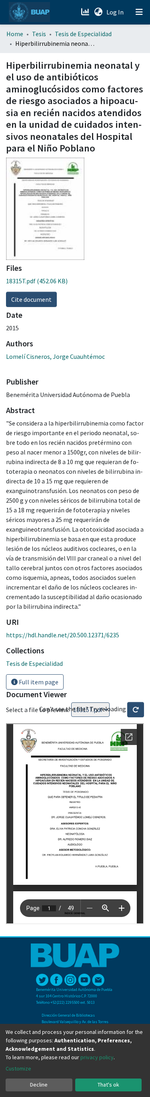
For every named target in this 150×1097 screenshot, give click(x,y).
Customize (18, 1068)
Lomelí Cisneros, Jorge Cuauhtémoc (55, 356)
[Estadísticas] (86, 12)
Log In (115, 12)
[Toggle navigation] (139, 12)
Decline (39, 1084)
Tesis (39, 34)
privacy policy (97, 1057)
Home (14, 34)
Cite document (31, 299)
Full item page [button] (38, 682)
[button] (98, 12)
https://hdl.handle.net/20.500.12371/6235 (62, 635)
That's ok (108, 1084)
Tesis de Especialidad (83, 34)
